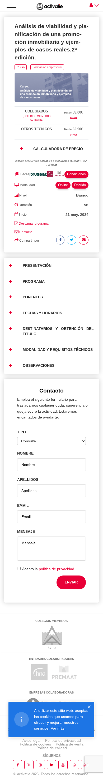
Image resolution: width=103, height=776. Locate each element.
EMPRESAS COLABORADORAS (51, 692)
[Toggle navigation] (11, 7)
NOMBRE (25, 453)
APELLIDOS (27, 479)
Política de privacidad (63, 740)
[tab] (51, 105)
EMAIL (23, 505)
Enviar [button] (71, 582)
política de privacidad (56, 569)
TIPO (21, 432)
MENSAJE (26, 531)
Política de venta (69, 744)
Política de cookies (35, 744)
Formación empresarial (47, 67)
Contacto (25, 232)
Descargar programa (34, 223)
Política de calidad (51, 748)
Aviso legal (31, 740)
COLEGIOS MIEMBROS (51, 620)
